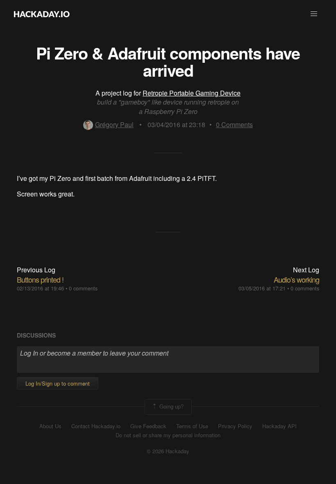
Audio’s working (296, 279)
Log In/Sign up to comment (57, 383)
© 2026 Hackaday (168, 451)
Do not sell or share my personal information (168, 435)
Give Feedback (148, 426)
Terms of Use (192, 426)
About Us (50, 426)
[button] (314, 14)
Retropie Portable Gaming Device (192, 93)
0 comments (83, 288)
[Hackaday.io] (42, 14)
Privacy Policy (235, 426)
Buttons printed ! (40, 279)
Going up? (171, 406)
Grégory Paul (114, 124)
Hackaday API (279, 426)
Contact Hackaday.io (95, 426)
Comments (234, 124)
